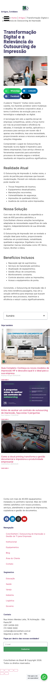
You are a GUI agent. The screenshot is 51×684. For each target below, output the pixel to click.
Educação (10, 578)
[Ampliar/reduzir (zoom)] (2, 670)
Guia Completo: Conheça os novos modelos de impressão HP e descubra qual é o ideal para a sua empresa (25, 370)
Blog (8, 553)
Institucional (11, 542)
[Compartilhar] (11, 670)
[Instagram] (18, 519)
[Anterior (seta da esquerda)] (2, 673)
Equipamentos (12, 547)
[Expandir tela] (7, 670)
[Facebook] (6, 519)
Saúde (9, 584)
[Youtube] (24, 519)
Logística (10, 600)
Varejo (9, 589)
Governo (10, 606)
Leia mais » (5, 380)
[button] (12, 91)
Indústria (10, 595)
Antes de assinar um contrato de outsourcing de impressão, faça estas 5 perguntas (24, 411)
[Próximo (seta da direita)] (7, 673)
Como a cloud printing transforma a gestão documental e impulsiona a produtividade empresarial (23, 459)
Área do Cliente (13, 558)
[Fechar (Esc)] (16, 670)
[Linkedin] (12, 519)
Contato (9, 564)
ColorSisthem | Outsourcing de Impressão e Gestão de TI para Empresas (25, 535)
